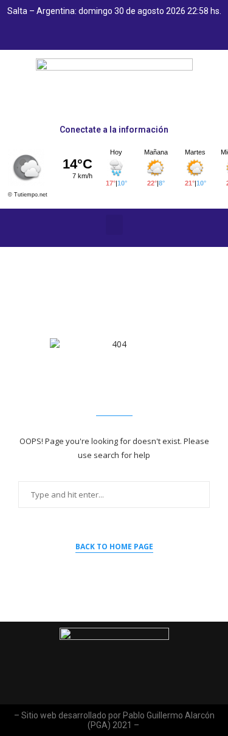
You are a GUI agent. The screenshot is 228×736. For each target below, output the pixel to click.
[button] (114, 225)
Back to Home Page (114, 546)
